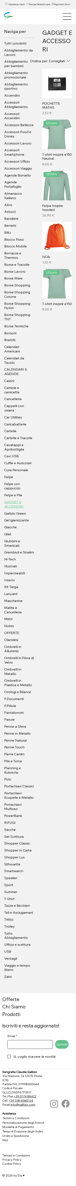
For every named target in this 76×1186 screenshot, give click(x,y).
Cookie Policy (11, 1163)
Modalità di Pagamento (18, 1127)
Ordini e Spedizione (15, 1135)
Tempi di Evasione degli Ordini (22, 1131)
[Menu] (67, 16)
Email (12, 1036)
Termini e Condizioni (15, 1118)
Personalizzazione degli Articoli (23, 1122)
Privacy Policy (11, 1159)
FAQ (5, 1140)
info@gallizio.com (23, 1104)
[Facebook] (65, 1103)
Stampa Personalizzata (39, 4)
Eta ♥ (21, 1175)
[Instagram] (54, 1103)
